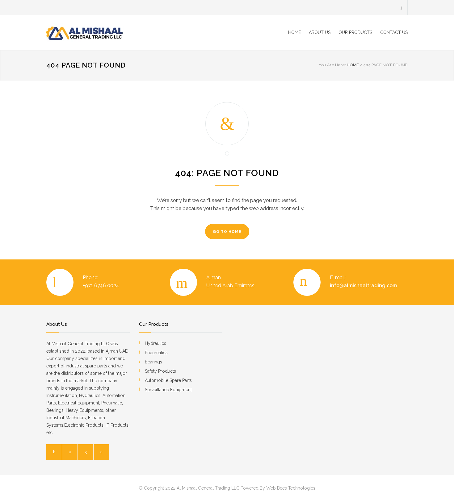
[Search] (402, 7)
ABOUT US (319, 32)
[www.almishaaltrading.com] (103, 32)
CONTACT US (394, 32)
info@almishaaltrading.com (363, 285)
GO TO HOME (227, 232)
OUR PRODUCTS (355, 32)
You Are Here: (332, 65)
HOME (294, 32)
